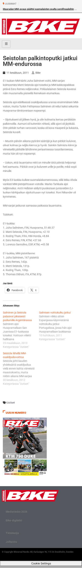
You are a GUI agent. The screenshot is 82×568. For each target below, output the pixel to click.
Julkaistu (11, 541)
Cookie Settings (41, 563)
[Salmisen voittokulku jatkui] (57, 326)
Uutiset (10, 402)
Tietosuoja (12, 532)
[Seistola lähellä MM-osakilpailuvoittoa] (21, 368)
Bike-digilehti (14, 520)
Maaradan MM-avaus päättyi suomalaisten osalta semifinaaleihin (38, 9)
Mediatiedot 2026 (16, 511)
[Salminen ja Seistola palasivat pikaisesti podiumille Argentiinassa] (21, 330)
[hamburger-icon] (6, 44)
